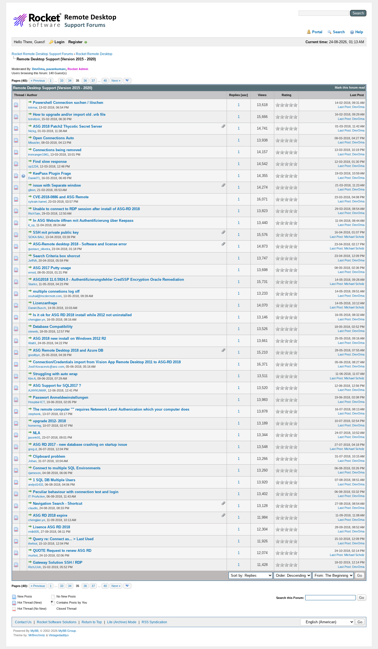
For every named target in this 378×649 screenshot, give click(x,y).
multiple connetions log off (56, 291)
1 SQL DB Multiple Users (54, 480)
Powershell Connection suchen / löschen (68, 103)
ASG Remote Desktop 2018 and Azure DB (68, 350)
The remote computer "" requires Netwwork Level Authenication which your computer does (111, 409)
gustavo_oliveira (39, 249)
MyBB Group (67, 630)
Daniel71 (34, 178)
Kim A (32, 378)
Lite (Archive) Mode (121, 622)
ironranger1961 (38, 154)
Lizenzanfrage (45, 303)
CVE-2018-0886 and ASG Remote (61, 197)
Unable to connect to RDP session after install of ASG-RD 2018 (86, 209)
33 (61, 80)
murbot (33, 555)
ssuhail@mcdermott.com (45, 296)
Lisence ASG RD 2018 (51, 527)
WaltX (32, 343)
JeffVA (32, 260)
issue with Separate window (57, 185)
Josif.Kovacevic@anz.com (46, 366)
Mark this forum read (350, 87)
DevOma (38, 69)
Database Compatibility (53, 326)
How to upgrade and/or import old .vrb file (69, 114)
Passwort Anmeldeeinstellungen (60, 397)
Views (262, 95)
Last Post (357, 95)
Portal (317, 32)
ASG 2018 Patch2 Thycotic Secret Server (67, 126)
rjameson (34, 473)
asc (244, 95)
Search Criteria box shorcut (56, 256)
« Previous (38, 80)
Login (59, 42)
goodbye (34, 355)
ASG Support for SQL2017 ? (57, 385)
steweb (33, 331)
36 (85, 80)
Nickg (32, 131)
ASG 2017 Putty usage (52, 268)
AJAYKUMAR (37, 390)
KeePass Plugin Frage (52, 173)
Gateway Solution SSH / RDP (57, 562)
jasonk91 (34, 437)
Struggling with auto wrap (55, 374)
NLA (36, 433)
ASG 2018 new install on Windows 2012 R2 (69, 338)
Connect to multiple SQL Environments (66, 468)
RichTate (34, 213)
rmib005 (33, 531)
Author (32, 95)
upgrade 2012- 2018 (49, 421)
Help (359, 32)
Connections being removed (57, 150)
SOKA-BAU (36, 237)
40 (105, 80)
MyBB (34, 630)
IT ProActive (36, 496)
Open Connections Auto (53, 138)
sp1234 (33, 166)
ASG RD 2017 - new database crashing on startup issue (80, 444)
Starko (32, 284)
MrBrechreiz (37, 635)
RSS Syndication (154, 622)
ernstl (32, 272)
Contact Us (23, 622)
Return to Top (92, 622)
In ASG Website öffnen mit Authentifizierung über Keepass (83, 220)
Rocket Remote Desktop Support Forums (42, 54)
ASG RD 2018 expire (50, 515)
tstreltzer (34, 119)
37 (93, 80)
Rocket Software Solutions (56, 622)
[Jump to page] (127, 80)
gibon (31, 190)
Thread (19, 95)
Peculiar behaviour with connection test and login (75, 492)
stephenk (34, 414)
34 (69, 80)
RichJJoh (34, 567)
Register (75, 42)
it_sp (31, 225)
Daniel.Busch (37, 308)
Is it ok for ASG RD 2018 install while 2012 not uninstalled (82, 315)
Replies (234, 95)
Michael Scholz (354, 236)
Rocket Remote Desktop (94, 54)
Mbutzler (34, 142)
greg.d (32, 449)
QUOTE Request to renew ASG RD (62, 550)
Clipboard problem (49, 456)
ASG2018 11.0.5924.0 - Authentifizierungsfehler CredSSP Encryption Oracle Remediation (108, 279)
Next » (116, 80)
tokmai (32, 107)
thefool (32, 543)
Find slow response (50, 161)
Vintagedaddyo (59, 635)
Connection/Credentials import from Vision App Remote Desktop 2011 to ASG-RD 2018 (107, 362)
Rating (286, 95)
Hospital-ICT (36, 402)
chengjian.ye (36, 319)
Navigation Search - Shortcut (57, 503)
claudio (33, 508)
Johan (32, 461)
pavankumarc (56, 69)
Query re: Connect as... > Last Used (63, 539)
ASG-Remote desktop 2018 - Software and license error (80, 244)
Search (339, 32)
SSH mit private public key (56, 232)
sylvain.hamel (37, 201)
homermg (34, 425)
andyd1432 (35, 484)
